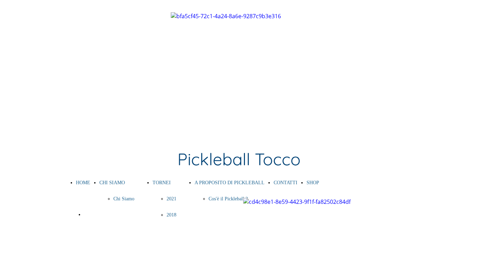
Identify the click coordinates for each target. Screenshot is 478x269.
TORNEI (162, 182)
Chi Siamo (123, 198)
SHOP (313, 182)
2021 (171, 198)
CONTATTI (285, 182)
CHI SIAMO (112, 182)
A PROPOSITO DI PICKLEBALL (230, 182)
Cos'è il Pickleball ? (228, 198)
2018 (171, 215)
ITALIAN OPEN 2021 (106, 214)
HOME (83, 182)
